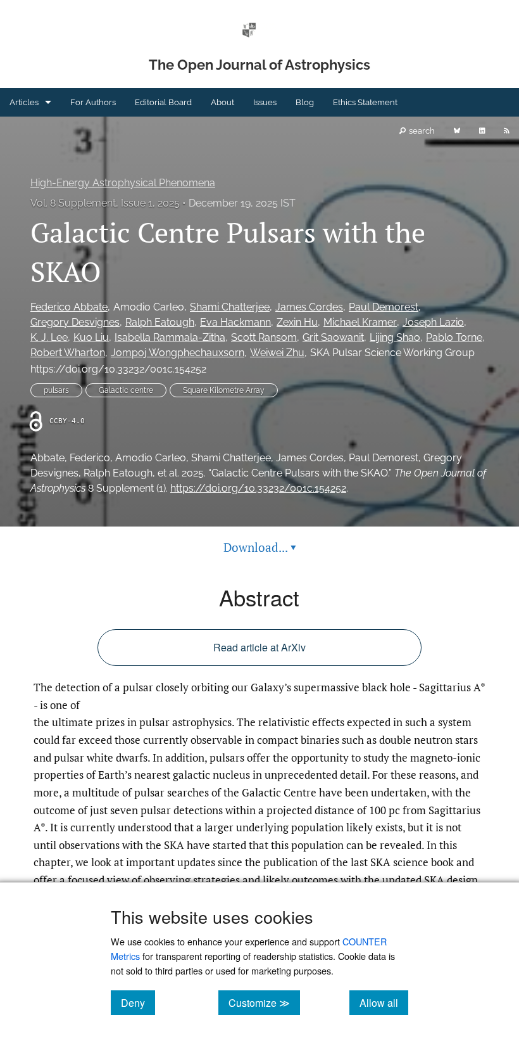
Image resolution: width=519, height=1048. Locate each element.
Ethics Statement (365, 102)
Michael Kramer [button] (360, 322)
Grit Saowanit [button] (333, 337)
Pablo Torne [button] (454, 337)
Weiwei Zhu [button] (277, 353)
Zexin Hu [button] (297, 322)
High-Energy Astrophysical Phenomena (122, 183)
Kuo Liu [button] (91, 337)
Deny (138, 1002)
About (222, 102)
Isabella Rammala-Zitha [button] (170, 337)
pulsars (56, 390)
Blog (305, 102)
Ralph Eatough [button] (159, 322)
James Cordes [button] (309, 307)
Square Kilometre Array (224, 390)
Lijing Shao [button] (395, 337)
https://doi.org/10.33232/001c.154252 (118, 369)
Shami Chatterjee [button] (230, 307)
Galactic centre (126, 390)
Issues (265, 102)
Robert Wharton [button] (67, 353)
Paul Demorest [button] (383, 307)
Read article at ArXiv (259, 647)
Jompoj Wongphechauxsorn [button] (177, 353)
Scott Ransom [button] (264, 337)
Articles (24, 102)
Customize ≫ (264, 1002)
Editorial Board (163, 102)
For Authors (93, 102)
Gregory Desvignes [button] (75, 322)
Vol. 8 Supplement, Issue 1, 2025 (105, 203)
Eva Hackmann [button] (235, 322)
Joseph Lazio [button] (433, 322)
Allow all (384, 1002)
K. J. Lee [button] (49, 337)
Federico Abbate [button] (69, 307)
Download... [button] (259, 547)
